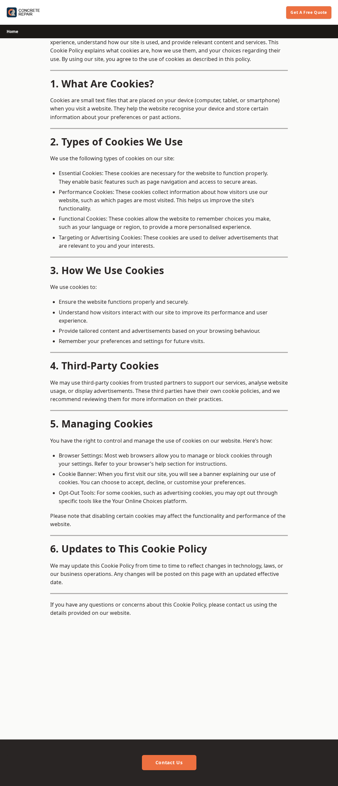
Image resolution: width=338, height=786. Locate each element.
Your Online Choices (136, 501)
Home (12, 31)
